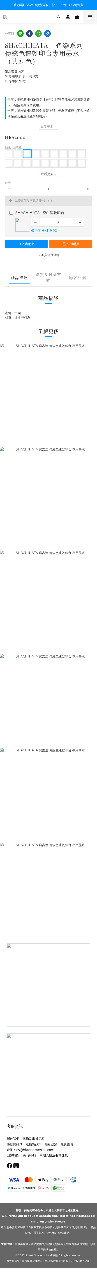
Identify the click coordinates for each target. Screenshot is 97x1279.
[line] (20, 33)
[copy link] (47, 33)
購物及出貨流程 (34, 1139)
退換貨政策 (34, 1144)
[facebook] (29, 33)
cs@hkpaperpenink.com (35, 1150)
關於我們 (13, 1139)
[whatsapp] (38, 33)
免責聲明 (66, 1144)
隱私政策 (51, 1144)
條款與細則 (15, 1144)
